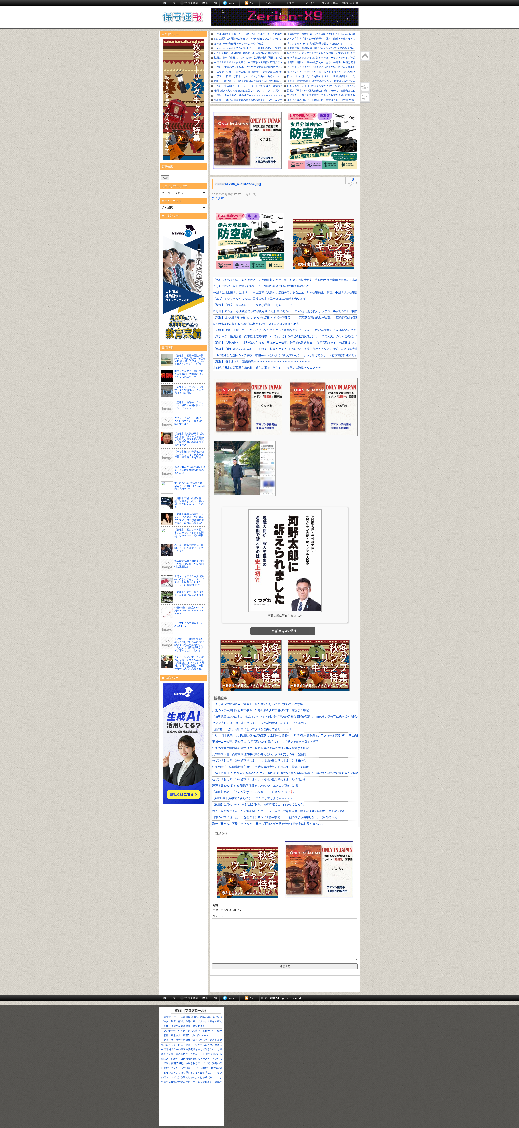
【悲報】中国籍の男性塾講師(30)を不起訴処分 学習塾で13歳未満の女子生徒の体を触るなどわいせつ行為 (190, 360)
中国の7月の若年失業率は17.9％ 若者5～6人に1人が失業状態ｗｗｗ (189, 485)
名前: (215, 905)
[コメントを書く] (365, 87)
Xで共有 (218, 198)
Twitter (231, 3)
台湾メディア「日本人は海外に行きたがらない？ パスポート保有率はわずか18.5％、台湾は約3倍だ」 (189, 580)
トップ (171, 3)
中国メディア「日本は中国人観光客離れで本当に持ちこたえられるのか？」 (189, 374)
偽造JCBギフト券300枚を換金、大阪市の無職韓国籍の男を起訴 (189, 470)
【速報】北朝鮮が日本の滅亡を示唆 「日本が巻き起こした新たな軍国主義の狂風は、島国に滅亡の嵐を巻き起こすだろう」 (189, 439)
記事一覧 (211, 3)
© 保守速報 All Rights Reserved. (281, 998)
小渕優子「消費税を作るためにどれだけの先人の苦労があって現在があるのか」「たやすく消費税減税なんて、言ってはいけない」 (189, 644)
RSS (251, 3)
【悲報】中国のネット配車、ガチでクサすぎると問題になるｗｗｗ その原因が (189, 534)
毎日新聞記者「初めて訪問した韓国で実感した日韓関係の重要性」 (189, 563)
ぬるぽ (310, 3)
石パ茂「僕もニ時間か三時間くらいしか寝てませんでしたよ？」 (189, 548)
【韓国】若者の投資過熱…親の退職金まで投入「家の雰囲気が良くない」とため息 (189, 502)
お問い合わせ (349, 3)
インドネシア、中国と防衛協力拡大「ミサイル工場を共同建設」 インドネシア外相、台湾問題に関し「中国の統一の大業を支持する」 (189, 662)
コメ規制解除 (329, 3)
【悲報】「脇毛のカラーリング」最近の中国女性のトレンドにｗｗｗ (189, 405)
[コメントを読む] (365, 97)
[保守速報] (182, 17)
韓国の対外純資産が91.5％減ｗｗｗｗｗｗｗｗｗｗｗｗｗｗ (189, 610)
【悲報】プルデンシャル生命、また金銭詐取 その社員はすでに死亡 (189, 389)
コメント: (218, 916)
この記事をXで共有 (283, 631)
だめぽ (269, 3)
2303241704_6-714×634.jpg (237, 184)
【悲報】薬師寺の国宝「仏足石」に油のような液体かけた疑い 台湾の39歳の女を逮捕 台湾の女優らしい (189, 518)
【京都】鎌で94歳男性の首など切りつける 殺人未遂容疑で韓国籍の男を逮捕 (189, 454)
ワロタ (289, 3)
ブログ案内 (191, 3)
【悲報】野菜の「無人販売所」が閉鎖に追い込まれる (189, 593)
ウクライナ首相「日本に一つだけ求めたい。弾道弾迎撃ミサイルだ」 (189, 421)
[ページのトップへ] (365, 56)
